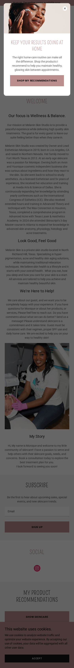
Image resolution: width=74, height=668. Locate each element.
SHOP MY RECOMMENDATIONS (37, 80)
